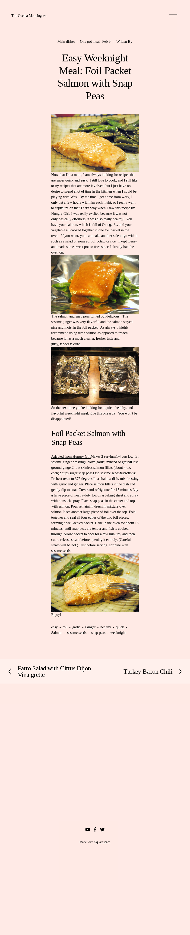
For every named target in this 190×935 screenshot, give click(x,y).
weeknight (118, 633)
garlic (76, 627)
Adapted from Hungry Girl (71, 456)
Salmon (56, 633)
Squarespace (102, 842)
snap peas (98, 633)
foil (65, 627)
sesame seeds (76, 633)
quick (120, 627)
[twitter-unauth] (102, 829)
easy (54, 627)
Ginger (90, 627)
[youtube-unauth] (87, 829)
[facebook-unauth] (95, 829)
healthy (105, 627)
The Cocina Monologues (28, 16)
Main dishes (66, 41)
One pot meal (90, 41)
